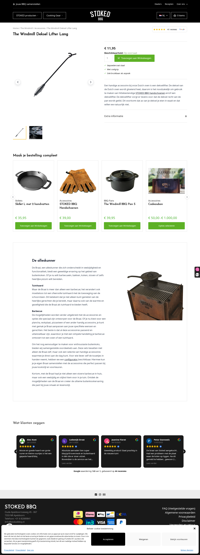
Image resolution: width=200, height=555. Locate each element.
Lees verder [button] (67, 463)
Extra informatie (145, 116)
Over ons (30, 550)
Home (16, 28)
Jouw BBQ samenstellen (28, 4)
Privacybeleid (9, 550)
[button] (194, 528)
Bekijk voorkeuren (178, 539)
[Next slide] (90, 82)
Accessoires (40, 28)
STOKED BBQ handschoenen (150, 93)
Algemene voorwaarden (180, 512)
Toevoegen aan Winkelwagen (136, 58)
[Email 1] (104, 494)
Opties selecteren (167, 225)
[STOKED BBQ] (100, 15)
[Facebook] (96, 494)
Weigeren (143, 539)
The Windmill (26, 28)
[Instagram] (100, 494)
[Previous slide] (18, 82)
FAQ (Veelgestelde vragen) (178, 508)
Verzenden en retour (182, 525)
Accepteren (108, 539)
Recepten (169, 4)
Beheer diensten (187, 550)
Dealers (158, 4)
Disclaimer (188, 521)
